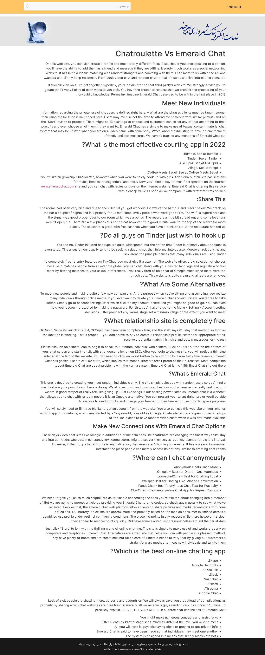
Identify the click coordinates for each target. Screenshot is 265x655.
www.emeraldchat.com (57, 186)
